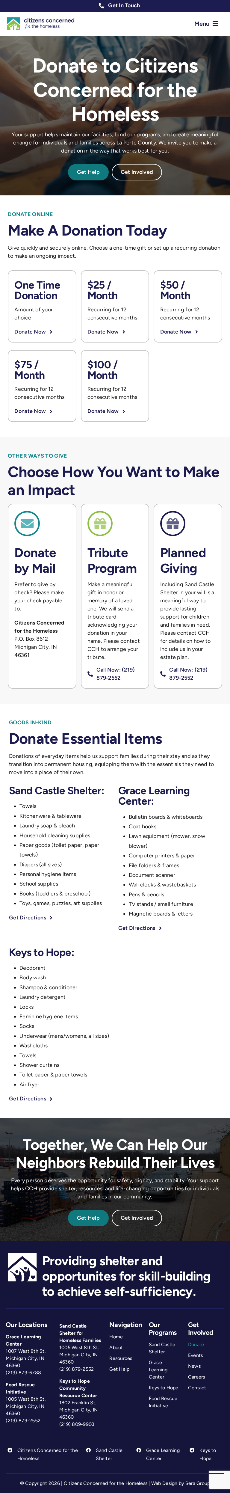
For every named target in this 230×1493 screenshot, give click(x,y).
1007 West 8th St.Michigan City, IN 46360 (26, 1358)
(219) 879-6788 (23, 1373)
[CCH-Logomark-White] (22, 1253)
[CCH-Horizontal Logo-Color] (40, 19)
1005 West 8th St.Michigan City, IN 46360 (26, 1406)
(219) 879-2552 (23, 1420)
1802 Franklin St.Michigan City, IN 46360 (78, 1410)
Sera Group (197, 1483)
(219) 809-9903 (77, 1424)
